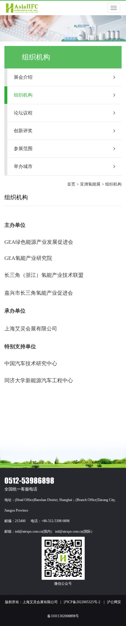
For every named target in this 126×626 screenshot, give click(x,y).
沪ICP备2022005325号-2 (82, 602)
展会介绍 (23, 77)
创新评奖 (23, 130)
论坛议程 (23, 112)
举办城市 (23, 166)
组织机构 (23, 94)
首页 (71, 184)
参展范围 (23, 148)
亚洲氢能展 (90, 184)
